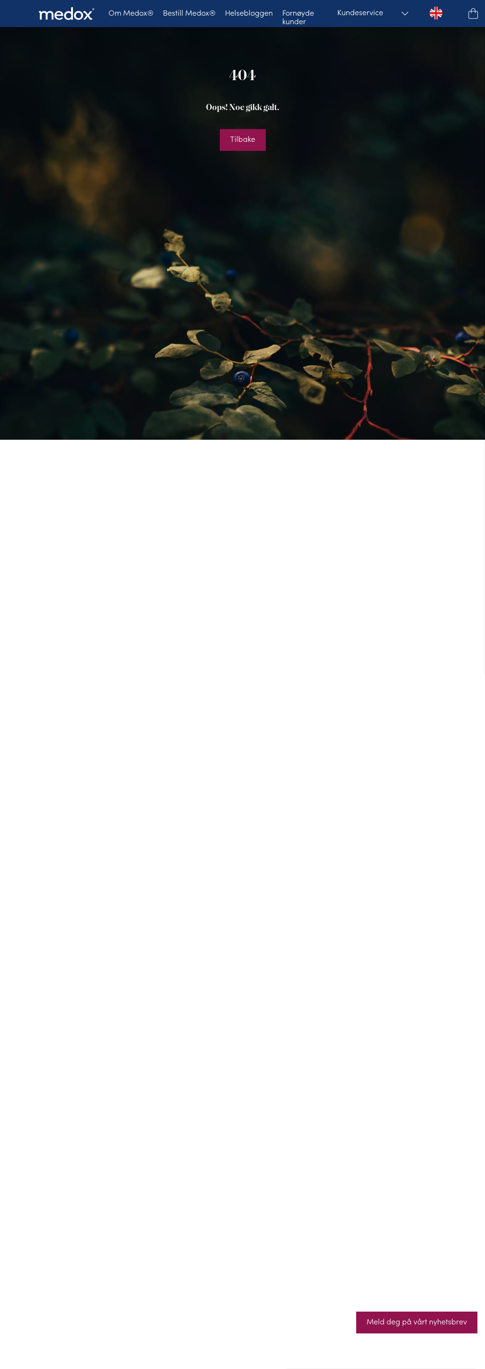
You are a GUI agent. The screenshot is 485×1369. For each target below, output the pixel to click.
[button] (473, 13)
